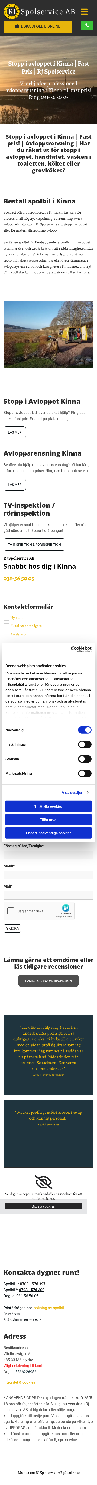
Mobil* (9, 866)
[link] (43, 1182)
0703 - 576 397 (32, 1284)
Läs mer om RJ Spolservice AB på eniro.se (49, 1472)
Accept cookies (43, 1206)
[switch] (85, 744)
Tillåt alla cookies (48, 806)
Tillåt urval (48, 820)
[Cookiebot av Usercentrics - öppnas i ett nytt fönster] (71, 649)
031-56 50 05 (55, 97)
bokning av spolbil (49, 1308)
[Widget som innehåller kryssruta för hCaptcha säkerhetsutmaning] (39, 911)
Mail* (8, 886)
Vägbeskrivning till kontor (25, 1365)
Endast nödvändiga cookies (48, 833)
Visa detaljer (72, 792)
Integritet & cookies (19, 1382)
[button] (84, 12)
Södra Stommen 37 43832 (22, 1319)
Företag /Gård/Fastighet (24, 846)
